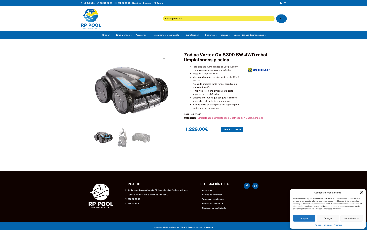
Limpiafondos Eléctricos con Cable (233, 117)
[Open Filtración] (112, 35)
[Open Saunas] (230, 35)
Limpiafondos (205, 117)
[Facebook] (281, 3)
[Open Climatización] (201, 35)
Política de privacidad (323, 225)
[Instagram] (285, 3)
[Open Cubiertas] (216, 35)
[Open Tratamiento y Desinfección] (181, 35)
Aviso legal (338, 225)
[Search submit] (281, 18)
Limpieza (258, 117)
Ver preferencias (351, 218)
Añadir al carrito (232, 129)
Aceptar (304, 218)
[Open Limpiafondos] (131, 35)
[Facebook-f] (247, 186)
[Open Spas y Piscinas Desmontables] (265, 35)
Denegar (328, 218)
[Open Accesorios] (148, 35)
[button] (361, 192)
